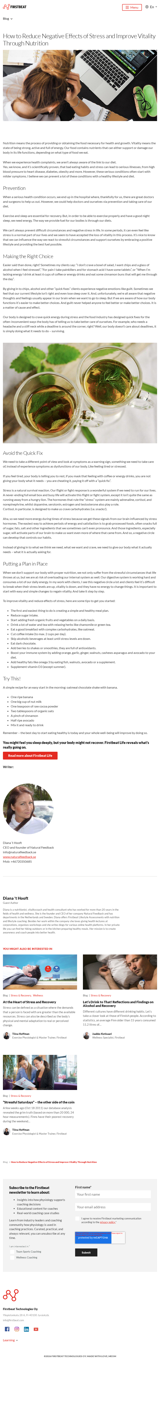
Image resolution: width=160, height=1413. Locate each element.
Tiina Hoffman (20, 1033)
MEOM (112, 1356)
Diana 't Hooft (15, 898)
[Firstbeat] (14, 7)
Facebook (7, 1329)
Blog (5, 1162)
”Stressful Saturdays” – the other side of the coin (39, 1102)
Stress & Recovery (21, 995)
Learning (9, 1340)
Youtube (36, 1329)
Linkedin (26, 1329)
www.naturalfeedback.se (19, 857)
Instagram (17, 1329)
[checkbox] (37, 1255)
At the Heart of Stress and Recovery (29, 1002)
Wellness (38, 995)
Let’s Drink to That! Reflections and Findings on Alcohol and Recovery (118, 1004)
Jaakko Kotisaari (102, 1033)
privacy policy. (108, 1222)
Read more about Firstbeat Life (30, 755)
